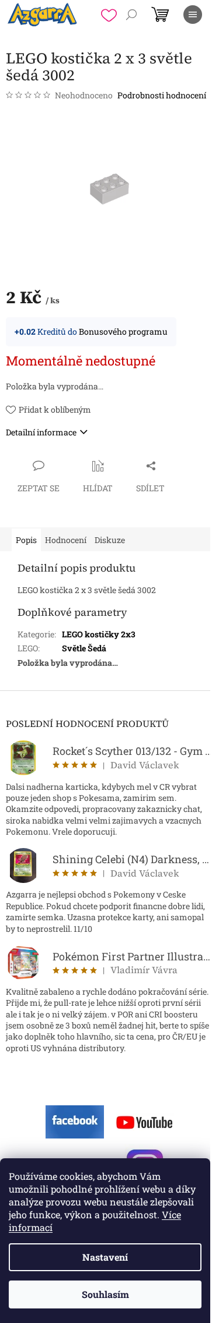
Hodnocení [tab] (65, 539)
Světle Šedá (84, 648)
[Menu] (192, 14)
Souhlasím (105, 1294)
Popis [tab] (26, 539)
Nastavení (105, 1257)
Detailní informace (41, 432)
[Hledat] (131, 14)
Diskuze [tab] (110, 539)
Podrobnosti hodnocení (161, 95)
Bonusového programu (123, 331)
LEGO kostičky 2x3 (98, 634)
